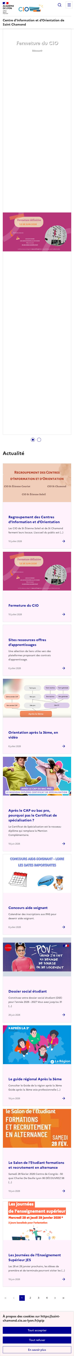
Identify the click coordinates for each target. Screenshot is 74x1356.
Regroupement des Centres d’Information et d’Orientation (34, 519)
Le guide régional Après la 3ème (35, 1079)
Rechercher (59, 4)
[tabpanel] (37, 232)
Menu (69, 4)
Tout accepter (37, 1330)
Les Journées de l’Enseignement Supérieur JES (34, 1257)
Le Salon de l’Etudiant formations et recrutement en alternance (36, 1165)
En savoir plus (37, 1350)
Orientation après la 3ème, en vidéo (33, 735)
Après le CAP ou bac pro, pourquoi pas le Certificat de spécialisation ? (32, 815)
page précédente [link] (14, 1298)
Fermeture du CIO (37, 43)
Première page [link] (5, 1298)
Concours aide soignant (28, 907)
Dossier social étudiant (27, 991)
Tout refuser (37, 1340)
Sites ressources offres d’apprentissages (27, 642)
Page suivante (55, 1298)
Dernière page (63, 1298)
